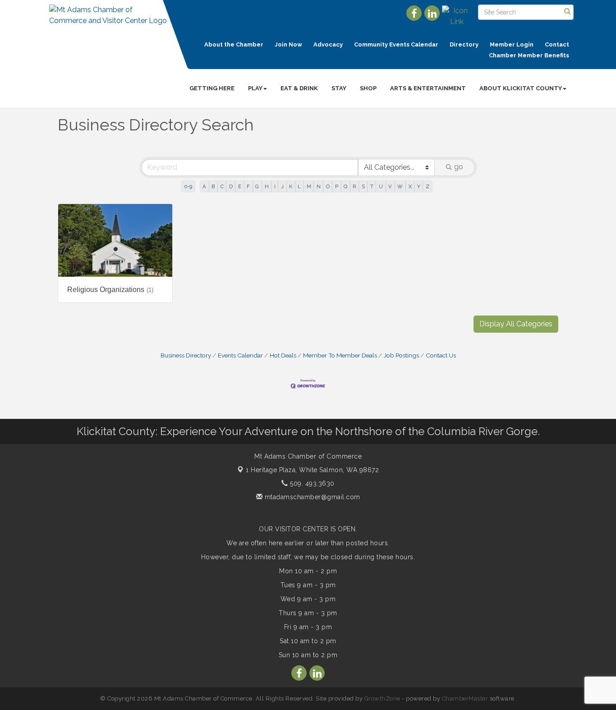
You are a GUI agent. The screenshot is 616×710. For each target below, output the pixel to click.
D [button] (231, 186)
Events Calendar (240, 355)
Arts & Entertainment (428, 88)
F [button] (248, 186)
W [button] (400, 186)
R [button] (354, 186)
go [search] (458, 166)
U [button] (381, 186)
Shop (368, 88)
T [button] (371, 186)
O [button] (328, 186)
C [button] (222, 186)
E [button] (239, 186)
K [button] (290, 186)
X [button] (410, 186)
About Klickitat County (520, 88)
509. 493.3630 (311, 483)
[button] (515, 324)
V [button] (390, 186)
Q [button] (345, 186)
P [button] (336, 186)
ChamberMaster (465, 698)
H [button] (267, 186)
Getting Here (211, 88)
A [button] (204, 186)
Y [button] (418, 186)
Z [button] (427, 186)
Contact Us (441, 355)
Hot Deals (283, 355)
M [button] (309, 186)
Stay (338, 88)
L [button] (299, 186)
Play (255, 88)
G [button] (257, 186)
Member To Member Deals (340, 355)
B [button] (213, 186)
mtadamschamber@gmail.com (311, 497)
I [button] (275, 186)
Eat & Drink (299, 88)
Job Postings (401, 355)
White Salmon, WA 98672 (312, 469)
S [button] (363, 186)
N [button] (319, 186)
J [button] (282, 186)
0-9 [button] (188, 186)
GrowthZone (382, 698)
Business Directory (186, 355)
